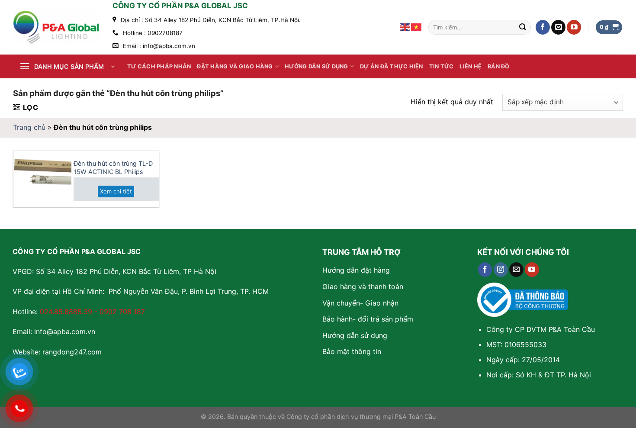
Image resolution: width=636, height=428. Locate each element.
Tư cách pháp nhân (159, 66)
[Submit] (522, 27)
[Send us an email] (558, 27)
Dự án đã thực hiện (391, 66)
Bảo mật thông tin (351, 351)
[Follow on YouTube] (574, 27)
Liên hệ (470, 66)
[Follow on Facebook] (543, 27)
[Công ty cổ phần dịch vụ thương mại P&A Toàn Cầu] (56, 27)
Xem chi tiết (116, 191)
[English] (405, 26)
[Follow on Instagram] (501, 269)
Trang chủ (29, 127)
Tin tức (441, 66)
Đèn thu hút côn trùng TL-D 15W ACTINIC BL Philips (113, 167)
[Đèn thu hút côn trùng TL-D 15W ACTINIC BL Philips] (42, 179)
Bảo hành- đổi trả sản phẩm (367, 319)
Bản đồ (499, 66)
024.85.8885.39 (66, 311)
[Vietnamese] (416, 26)
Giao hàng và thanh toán (362, 286)
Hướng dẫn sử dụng (316, 66)
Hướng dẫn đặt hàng (356, 270)
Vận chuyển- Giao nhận (360, 303)
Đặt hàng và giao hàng (235, 66)
